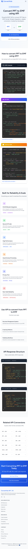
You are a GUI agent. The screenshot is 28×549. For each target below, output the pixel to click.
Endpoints (3, 507)
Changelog (3, 521)
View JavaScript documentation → (9, 181)
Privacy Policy (4, 536)
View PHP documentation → (8, 139)
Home (2, 529)
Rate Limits (3, 509)
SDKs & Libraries (4, 519)
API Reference (4, 502)
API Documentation (14, 39)
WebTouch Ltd (16, 543)
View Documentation (14, 480)
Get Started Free (15, 34)
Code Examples (4, 517)
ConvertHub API (6, 490)
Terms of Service (4, 534)
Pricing (2, 531)
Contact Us (3, 538)
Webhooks (3, 511)
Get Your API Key (14, 476)
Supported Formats (5, 523)
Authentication (4, 505)
